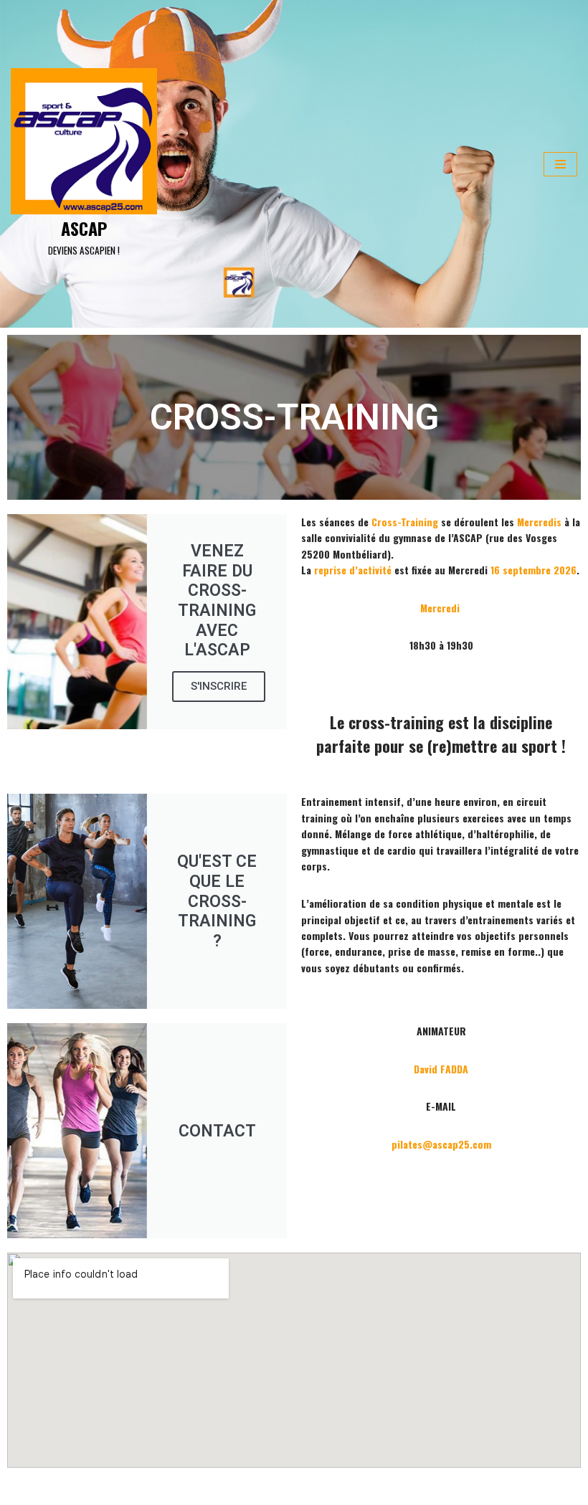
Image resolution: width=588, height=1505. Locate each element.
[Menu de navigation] (560, 164)
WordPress (136, 1489)
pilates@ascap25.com (441, 1144)
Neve (21, 1489)
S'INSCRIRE (219, 686)
